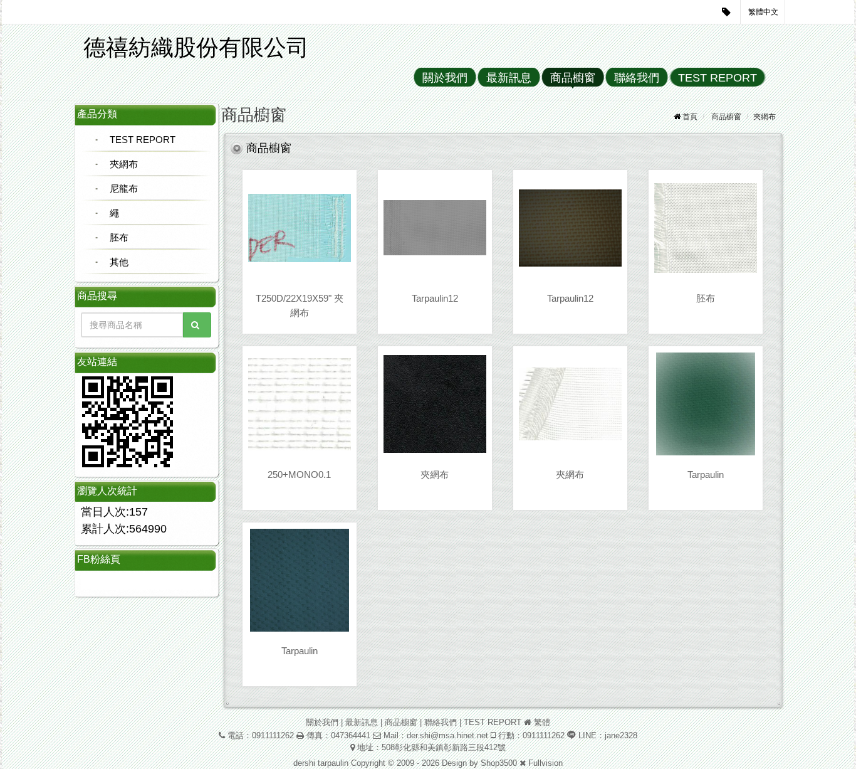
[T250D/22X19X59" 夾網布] (299, 227)
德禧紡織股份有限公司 (196, 47)
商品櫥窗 (572, 78)
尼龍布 (124, 188)
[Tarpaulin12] (435, 227)
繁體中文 (763, 12)
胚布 (119, 237)
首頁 (689, 116)
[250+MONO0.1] (299, 404)
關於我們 (444, 78)
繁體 (542, 722)
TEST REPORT (717, 78)
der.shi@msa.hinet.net (447, 735)
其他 (119, 262)
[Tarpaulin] (705, 404)
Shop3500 (499, 763)
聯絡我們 (636, 78)
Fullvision (545, 763)
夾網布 (124, 164)
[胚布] (705, 227)
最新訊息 (508, 78)
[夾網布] (435, 404)
